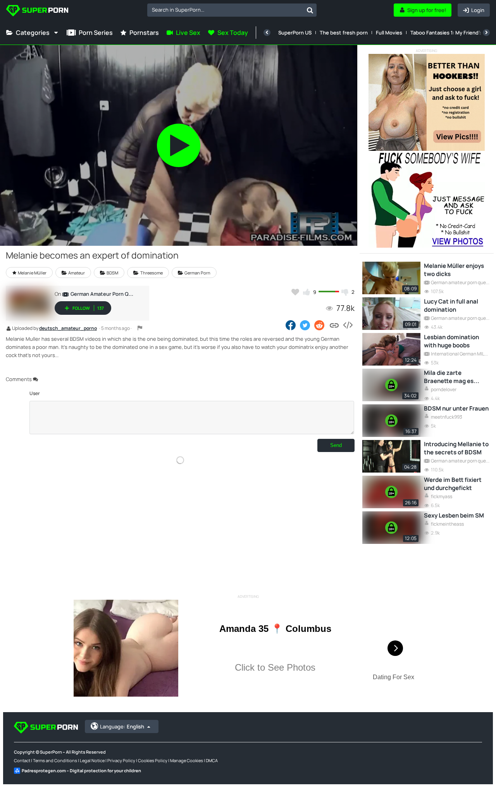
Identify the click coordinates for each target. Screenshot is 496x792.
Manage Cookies (186, 760)
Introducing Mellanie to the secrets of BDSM (456, 448)
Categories (33, 32)
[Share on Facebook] (291, 325)
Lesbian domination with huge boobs (451, 341)
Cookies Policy (152, 760)
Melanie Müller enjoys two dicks (454, 270)
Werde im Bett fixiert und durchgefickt (453, 484)
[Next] (486, 32)
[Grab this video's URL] (334, 325)
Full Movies (389, 32)
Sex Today (232, 32)
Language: (122, 726)
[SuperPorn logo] (37, 11)
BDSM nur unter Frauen (456, 408)
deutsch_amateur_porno (68, 328)
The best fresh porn (344, 32)
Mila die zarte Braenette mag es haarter (449, 377)
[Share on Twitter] (305, 325)
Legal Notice (92, 760)
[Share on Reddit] (320, 325)
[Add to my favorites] (295, 291)
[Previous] (267, 32)
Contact (22, 760)
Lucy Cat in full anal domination (451, 305)
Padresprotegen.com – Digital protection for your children (81, 770)
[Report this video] (140, 328)
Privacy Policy (121, 760)
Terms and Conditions (55, 760)
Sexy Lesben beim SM (454, 515)
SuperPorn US (295, 32)
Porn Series (96, 32)
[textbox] (225, 9)
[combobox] (232, 10)
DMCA (212, 760)
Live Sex (188, 32)
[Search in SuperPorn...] (310, 10)
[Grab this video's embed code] (347, 325)
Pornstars (144, 32)
